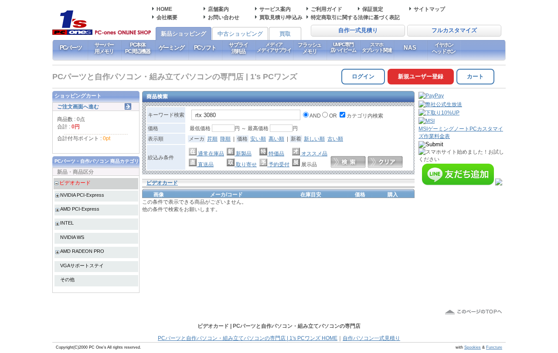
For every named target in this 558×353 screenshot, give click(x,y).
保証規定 (372, 9)
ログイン (363, 76)
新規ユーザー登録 (420, 76)
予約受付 (278, 164)
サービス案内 (275, 9)
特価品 (275, 153)
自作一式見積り (358, 30)
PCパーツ (71, 47)
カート (475, 76)
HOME (164, 9)
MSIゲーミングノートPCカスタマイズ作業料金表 (460, 132)
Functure (494, 347)
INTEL (67, 222)
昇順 (212, 138)
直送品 (205, 164)
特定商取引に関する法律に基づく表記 (355, 17)
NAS (410, 47)
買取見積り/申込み (281, 17)
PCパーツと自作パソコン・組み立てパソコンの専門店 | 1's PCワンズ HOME (247, 338)
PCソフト (205, 47)
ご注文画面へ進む (78, 106)
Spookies (472, 347)
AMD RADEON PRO (82, 251)
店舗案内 (218, 9)
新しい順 (314, 138)
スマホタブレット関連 (377, 47)
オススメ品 (313, 153)
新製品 (243, 153)
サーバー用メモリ (104, 48)
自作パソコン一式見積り (371, 338)
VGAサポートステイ (82, 265)
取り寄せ (246, 164)
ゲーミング (171, 47)
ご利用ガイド (326, 9)
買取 (285, 33)
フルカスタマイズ (454, 30)
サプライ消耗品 (238, 48)
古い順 (335, 138)
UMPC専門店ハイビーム (343, 47)
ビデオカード (75, 182)
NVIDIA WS (72, 237)
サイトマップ (429, 9)
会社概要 (167, 17)
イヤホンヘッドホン (444, 48)
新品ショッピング (183, 33)
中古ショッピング (240, 33)
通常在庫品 (210, 153)
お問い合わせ (223, 17)
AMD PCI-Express (79, 209)
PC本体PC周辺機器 (137, 48)
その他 (67, 279)
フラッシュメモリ (309, 48)
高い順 (276, 138)
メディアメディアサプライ (274, 47)
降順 (225, 138)
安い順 (258, 138)
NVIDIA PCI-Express (82, 195)
